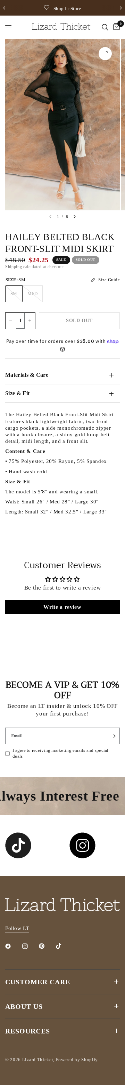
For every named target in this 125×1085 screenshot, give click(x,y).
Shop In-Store (67, 8)
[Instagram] (30, 946)
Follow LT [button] (17, 928)
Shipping (13, 266)
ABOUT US (24, 1006)
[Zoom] (105, 53)
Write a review (62, 607)
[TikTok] (63, 946)
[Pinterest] (46, 946)
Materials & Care (26, 375)
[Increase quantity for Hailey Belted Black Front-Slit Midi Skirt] (30, 321)
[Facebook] (12, 946)
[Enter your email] (113, 736)
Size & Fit (17, 393)
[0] (115, 27)
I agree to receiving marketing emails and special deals (60, 753)
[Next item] (75, 216)
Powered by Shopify (77, 1059)
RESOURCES (27, 1031)
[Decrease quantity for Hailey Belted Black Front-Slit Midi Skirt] (11, 321)
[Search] (105, 27)
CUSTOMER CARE (37, 982)
